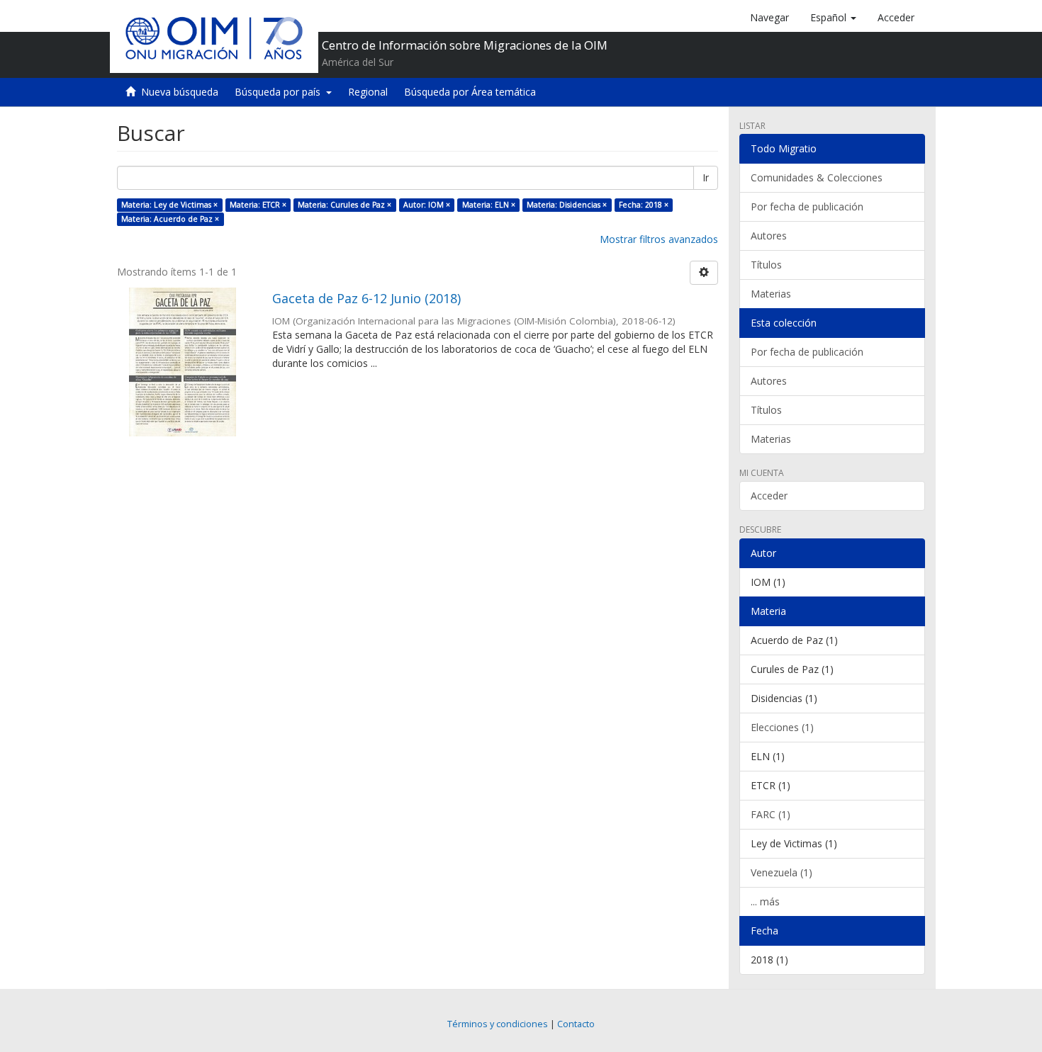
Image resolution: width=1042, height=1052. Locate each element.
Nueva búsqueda (179, 91)
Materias (771, 293)
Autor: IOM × (426, 205)
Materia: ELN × (488, 205)
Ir (705, 177)
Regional (368, 91)
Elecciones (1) (782, 727)
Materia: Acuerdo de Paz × (170, 219)
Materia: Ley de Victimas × (169, 205)
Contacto (576, 1024)
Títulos (766, 264)
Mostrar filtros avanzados (659, 239)
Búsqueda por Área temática (470, 91)
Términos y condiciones (497, 1024)
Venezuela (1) (781, 872)
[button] (833, 17)
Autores (769, 235)
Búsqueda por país (280, 91)
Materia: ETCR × (258, 205)
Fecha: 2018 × (643, 205)
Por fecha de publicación (807, 206)
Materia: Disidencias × (567, 205)
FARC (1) (770, 814)
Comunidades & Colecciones (817, 177)
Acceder (769, 495)
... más (765, 901)
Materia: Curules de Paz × (344, 205)
